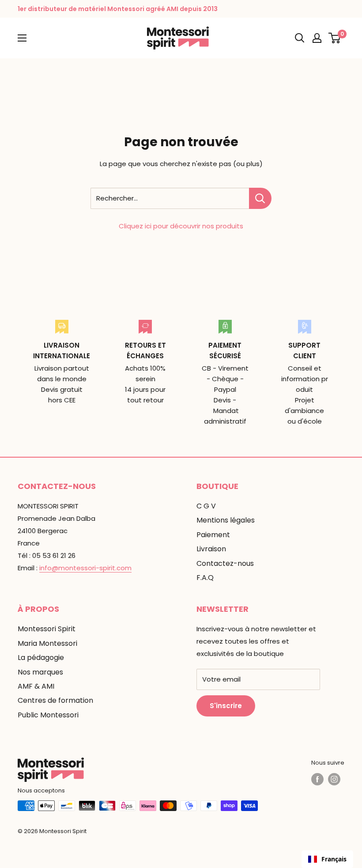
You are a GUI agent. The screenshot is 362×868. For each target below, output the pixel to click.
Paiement (213, 535)
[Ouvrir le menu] (22, 38)
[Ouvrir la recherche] (300, 38)
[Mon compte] (317, 38)
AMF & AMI (36, 686)
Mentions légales (225, 520)
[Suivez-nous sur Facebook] (317, 779)
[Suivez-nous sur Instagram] (334, 779)
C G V (206, 506)
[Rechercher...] (260, 198)
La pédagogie (41, 657)
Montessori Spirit (46, 629)
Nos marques (40, 672)
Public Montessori (48, 715)
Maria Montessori (47, 643)
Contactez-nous (225, 563)
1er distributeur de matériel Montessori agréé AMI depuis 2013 (118, 8)
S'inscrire (226, 705)
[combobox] (327, 859)
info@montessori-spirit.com (85, 567)
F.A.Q (205, 577)
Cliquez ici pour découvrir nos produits (181, 226)
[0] (334, 38)
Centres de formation (55, 700)
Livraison (211, 549)
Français (334, 859)
